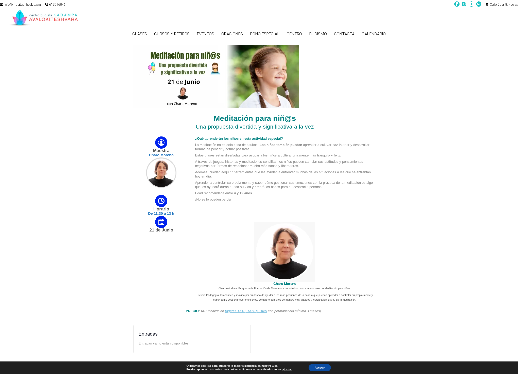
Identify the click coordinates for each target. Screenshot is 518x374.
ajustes (287, 369)
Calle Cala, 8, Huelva (504, 4)
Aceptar (320, 368)
